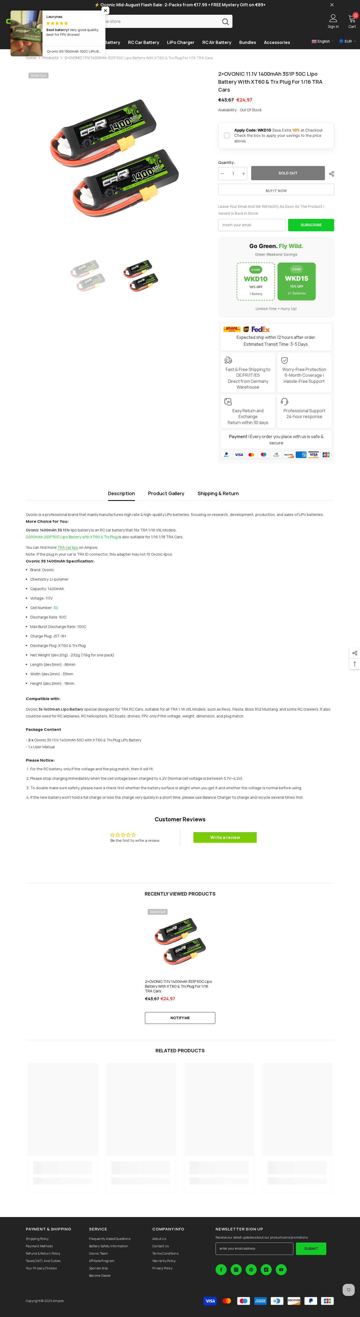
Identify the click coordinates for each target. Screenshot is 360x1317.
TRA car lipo (67, 547)
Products (50, 57)
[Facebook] (221, 1269)
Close (332, 5)
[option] (114, 158)
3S (55, 607)
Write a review (225, 837)
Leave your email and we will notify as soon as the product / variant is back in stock (271, 210)
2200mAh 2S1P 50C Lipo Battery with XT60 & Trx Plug (72, 536)
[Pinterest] (251, 1269)
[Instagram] (236, 1269)
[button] (105, 10)
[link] (63, 1167)
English (323, 41)
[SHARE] (329, 174)
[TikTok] (266, 1269)
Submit (311, 1248)
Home (31, 57)
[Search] (157, 21)
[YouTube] (281, 1269)
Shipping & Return (218, 493)
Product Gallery (166, 493)
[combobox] (151, 21)
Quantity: (226, 162)
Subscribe (311, 224)
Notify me (180, 1017)
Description (121, 493)
